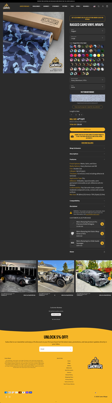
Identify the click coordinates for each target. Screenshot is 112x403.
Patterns (64, 6)
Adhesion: (73, 181)
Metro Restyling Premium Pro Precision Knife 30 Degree (86, 223)
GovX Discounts (69, 370)
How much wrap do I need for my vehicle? (87, 107)
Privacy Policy (69, 379)
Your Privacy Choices (69, 384)
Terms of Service (69, 381)
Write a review (56, 314)
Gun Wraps (46, 6)
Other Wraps (55, 6)
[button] (98, 6)
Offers (78, 6)
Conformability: (75, 188)
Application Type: (76, 178)
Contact (69, 372)
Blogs (69, 363)
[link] (103, 6)
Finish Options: (75, 163)
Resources (86, 6)
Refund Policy (69, 374)
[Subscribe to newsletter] (71, 349)
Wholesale (69, 368)
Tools (72, 6)
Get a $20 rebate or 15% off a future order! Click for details (87, 18)
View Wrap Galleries (87, 143)
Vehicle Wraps (36, 6)
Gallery (69, 365)
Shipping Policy (69, 377)
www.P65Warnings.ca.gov (92, 214)
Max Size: (73, 194)
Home (69, 361)
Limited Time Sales (24, 6)
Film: (71, 169)
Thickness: (73, 174)
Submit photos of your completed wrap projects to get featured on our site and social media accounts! (89, 136)
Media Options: (75, 166)
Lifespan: (73, 171)
